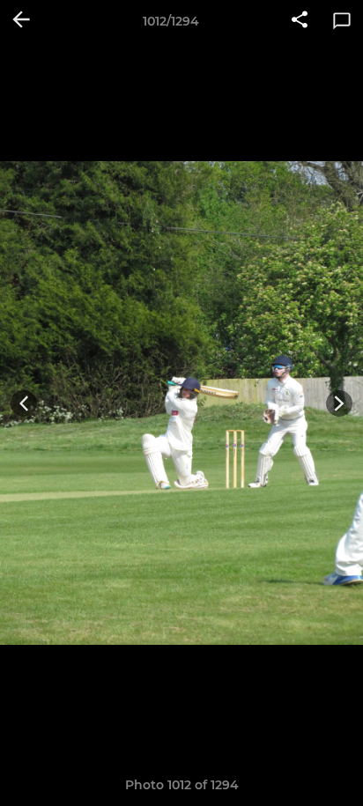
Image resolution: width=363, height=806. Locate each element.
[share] (299, 21)
